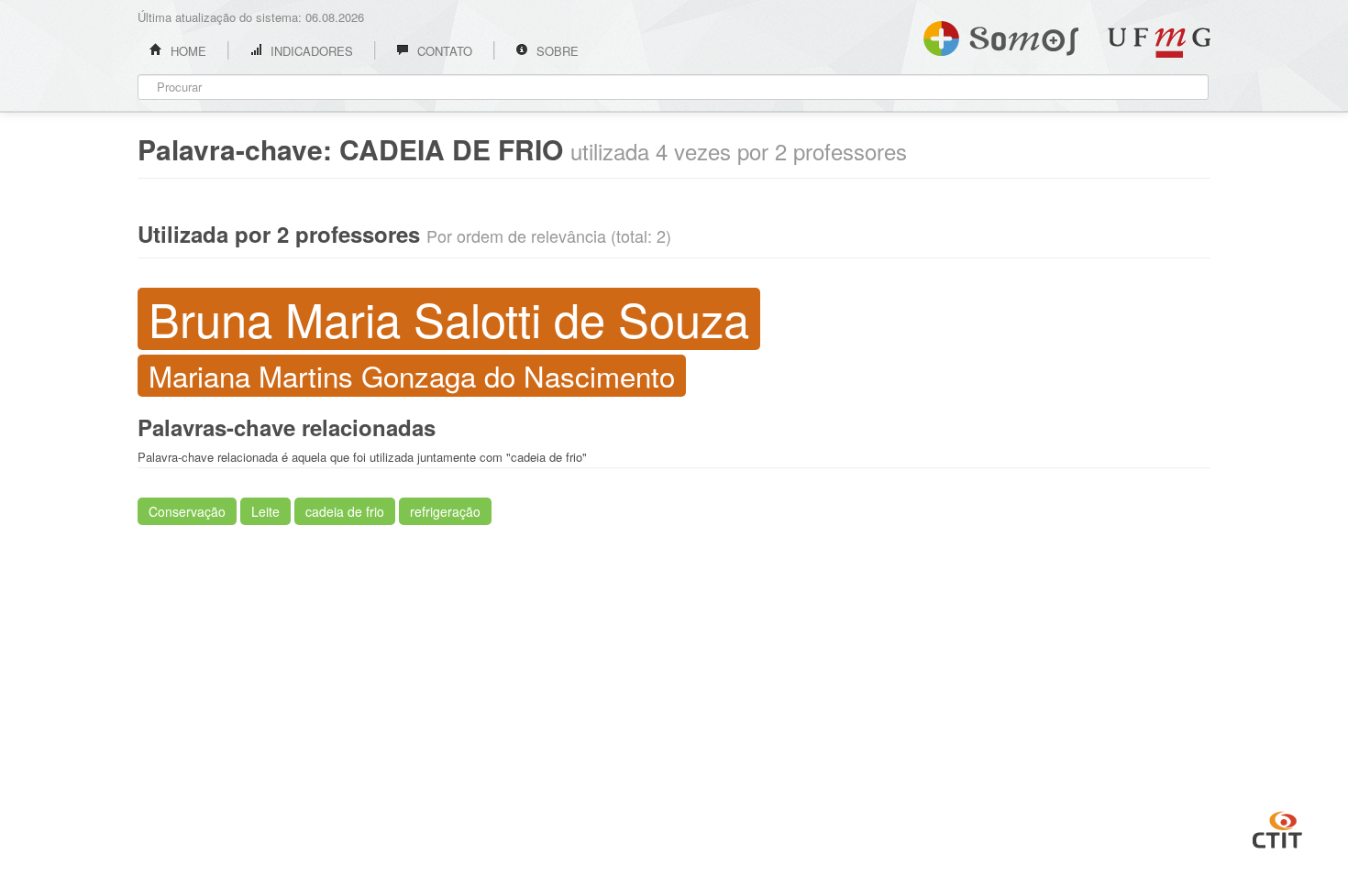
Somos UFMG (1001, 34)
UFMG (1159, 42)
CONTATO (443, 51)
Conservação (187, 511)
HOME (186, 51)
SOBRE (556, 51)
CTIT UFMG (1277, 827)
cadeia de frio (344, 511)
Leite (265, 511)
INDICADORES (310, 51)
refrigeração (445, 511)
